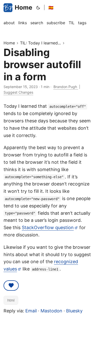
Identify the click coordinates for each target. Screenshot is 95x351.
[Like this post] (11, 285)
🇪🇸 (50, 7)
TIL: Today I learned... (40, 42)
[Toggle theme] (38, 7)
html (10, 300)
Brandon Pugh (65, 87)
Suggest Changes (18, 92)
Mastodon (51, 310)
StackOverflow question (48, 227)
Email (31, 310)
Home (23, 7)
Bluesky (74, 310)
